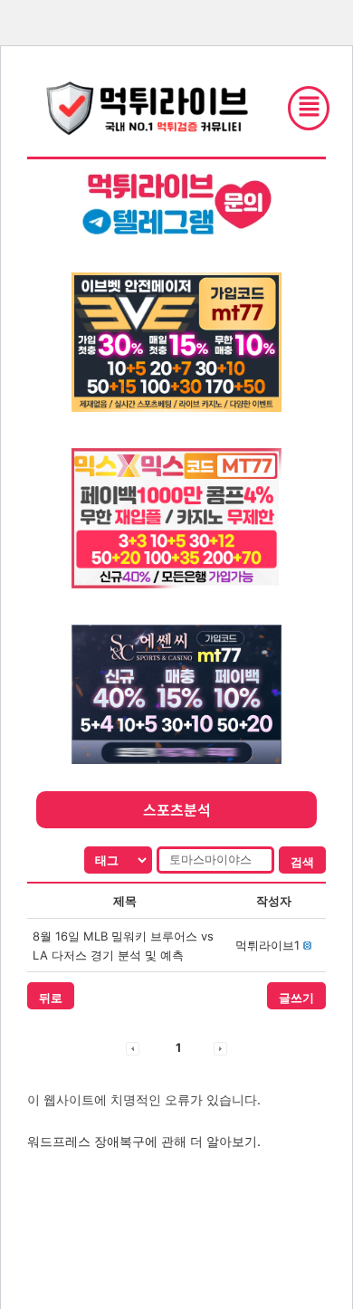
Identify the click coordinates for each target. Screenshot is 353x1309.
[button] (267, 945)
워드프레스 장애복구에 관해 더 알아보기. (144, 1141)
